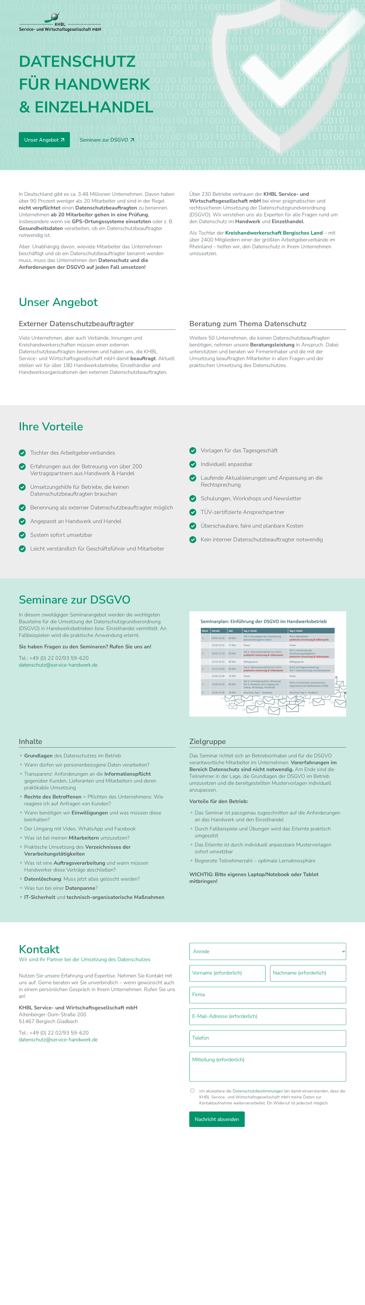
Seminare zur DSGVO (104, 139)
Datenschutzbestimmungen (258, 1091)
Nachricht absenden (217, 1119)
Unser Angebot (41, 139)
